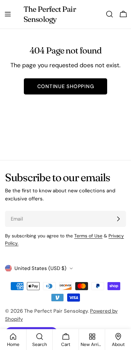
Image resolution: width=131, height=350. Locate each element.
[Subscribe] (118, 219)
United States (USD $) (40, 268)
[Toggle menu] (7, 14)
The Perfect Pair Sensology (50, 14)
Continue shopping (65, 86)
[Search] (109, 14)
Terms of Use (88, 236)
